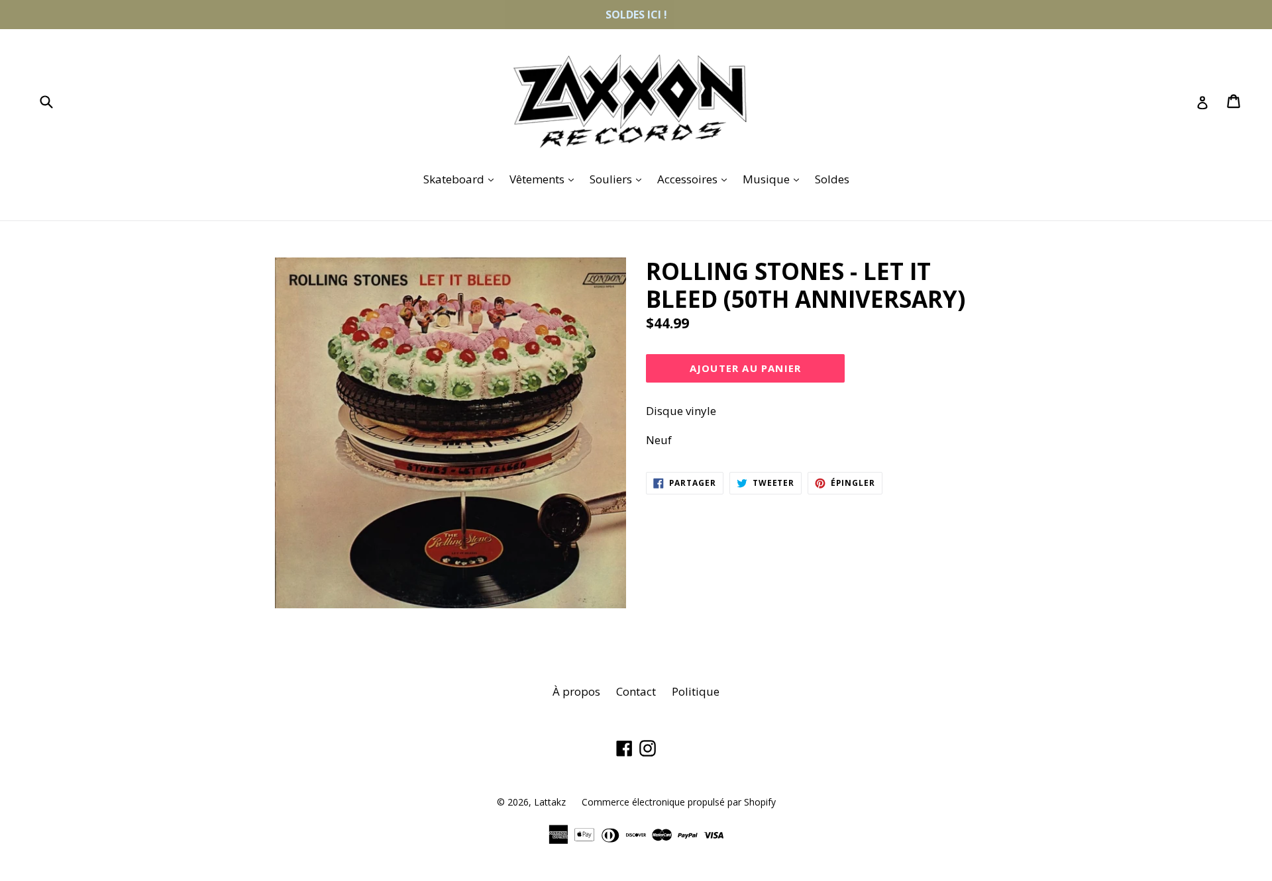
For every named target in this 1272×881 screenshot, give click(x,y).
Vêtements (544, 179)
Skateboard (461, 179)
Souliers (619, 179)
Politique (695, 691)
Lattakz (550, 802)
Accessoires (695, 179)
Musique (774, 179)
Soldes (832, 179)
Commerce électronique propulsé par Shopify (679, 802)
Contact (636, 691)
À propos (576, 691)
